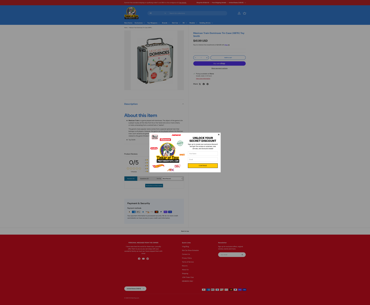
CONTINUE (203, 165)
